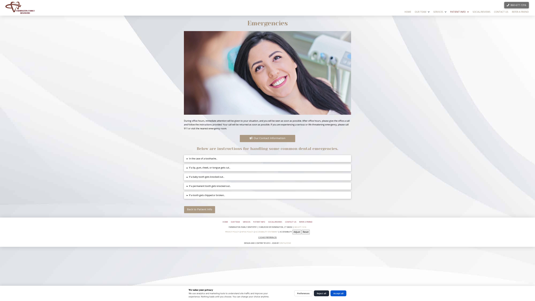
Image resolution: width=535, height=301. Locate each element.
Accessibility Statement (266, 232)
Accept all (338, 293)
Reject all (321, 293)
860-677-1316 (300, 227)
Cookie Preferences (267, 237)
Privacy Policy (232, 232)
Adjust (297, 231)
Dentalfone (285, 243)
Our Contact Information (269, 138)
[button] (267, 158)
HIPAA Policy (247, 232)
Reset (306, 231)
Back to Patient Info (199, 209)
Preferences (303, 293)
